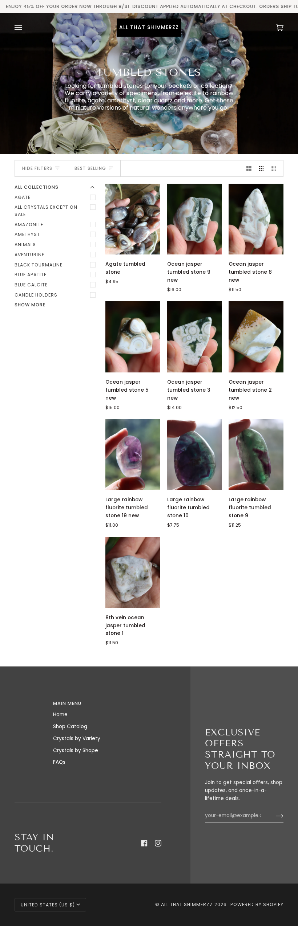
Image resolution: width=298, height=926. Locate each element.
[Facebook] (144, 843)
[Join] (273, 815)
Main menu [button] (67, 703)
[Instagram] (158, 843)
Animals (25, 244)
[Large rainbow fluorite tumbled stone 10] (194, 454)
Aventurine (29, 255)
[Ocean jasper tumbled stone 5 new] (132, 336)
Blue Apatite (31, 275)
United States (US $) (48, 905)
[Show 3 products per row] (261, 168)
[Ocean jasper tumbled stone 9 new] (194, 219)
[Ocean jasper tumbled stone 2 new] (256, 336)
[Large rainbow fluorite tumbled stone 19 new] (132, 454)
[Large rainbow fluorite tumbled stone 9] (256, 454)
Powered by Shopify (256, 904)
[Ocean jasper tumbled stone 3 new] (194, 336)
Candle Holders (36, 295)
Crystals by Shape (75, 750)
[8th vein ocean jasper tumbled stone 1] (132, 572)
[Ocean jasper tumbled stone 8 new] (256, 219)
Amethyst (27, 234)
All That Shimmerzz (187, 904)
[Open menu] (25, 27)
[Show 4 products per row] (275, 168)
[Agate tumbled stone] (132, 219)
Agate (23, 197)
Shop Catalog (70, 726)
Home (60, 714)
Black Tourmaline (39, 265)
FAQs (59, 762)
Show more (30, 305)
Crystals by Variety (76, 738)
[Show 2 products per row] (249, 168)
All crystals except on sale (46, 210)
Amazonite (29, 224)
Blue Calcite (31, 285)
